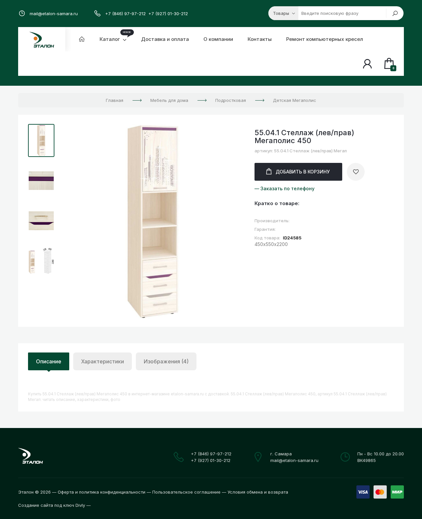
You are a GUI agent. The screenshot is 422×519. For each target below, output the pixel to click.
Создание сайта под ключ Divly (51, 505)
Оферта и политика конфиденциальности (101, 492)
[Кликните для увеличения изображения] (153, 221)
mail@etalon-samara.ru (54, 13)
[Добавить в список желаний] (356, 172)
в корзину (303, 171)
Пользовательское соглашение (186, 492)
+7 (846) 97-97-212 (125, 13)
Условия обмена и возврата (257, 492)
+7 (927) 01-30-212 (168, 13)
